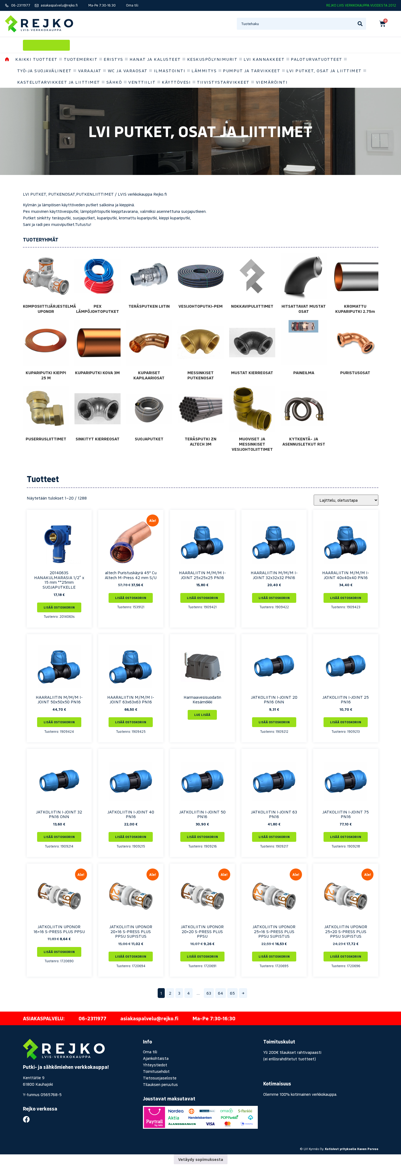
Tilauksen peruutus (160, 1084)
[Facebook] (26, 1119)
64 (220, 993)
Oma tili (150, 1051)
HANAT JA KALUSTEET (155, 59)
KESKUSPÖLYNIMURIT (212, 59)
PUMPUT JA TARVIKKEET (251, 70)
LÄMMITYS (204, 70)
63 (209, 993)
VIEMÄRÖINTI (272, 82)
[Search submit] (360, 24)
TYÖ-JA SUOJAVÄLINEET (44, 70)
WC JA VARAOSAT (128, 70)
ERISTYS (113, 59)
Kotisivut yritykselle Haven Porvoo (351, 1149)
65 (232, 993)
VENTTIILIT (141, 82)
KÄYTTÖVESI (176, 82)
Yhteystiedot (155, 1064)
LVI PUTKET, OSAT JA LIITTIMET (324, 70)
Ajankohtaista (156, 1058)
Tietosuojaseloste (159, 1078)
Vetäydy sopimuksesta (200, 1159)
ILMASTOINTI (169, 70)
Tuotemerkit (81, 59)
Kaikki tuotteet (36, 59)
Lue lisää (202, 715)
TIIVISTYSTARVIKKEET (223, 82)
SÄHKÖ (114, 82)
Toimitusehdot (156, 1071)
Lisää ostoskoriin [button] (59, 607)
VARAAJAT (89, 70)
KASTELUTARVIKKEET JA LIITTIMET (58, 82)
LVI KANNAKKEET (264, 59)
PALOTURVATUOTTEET (316, 59)
